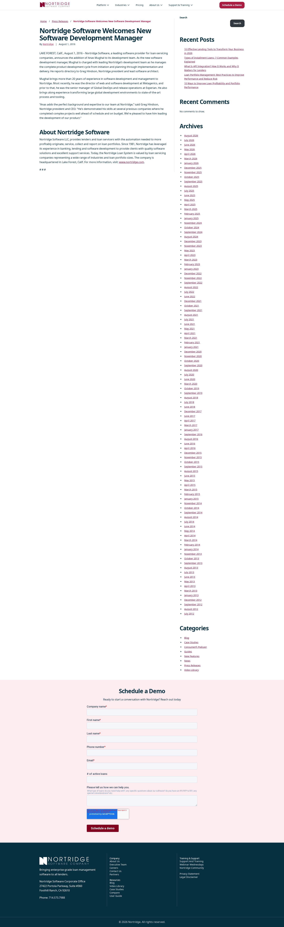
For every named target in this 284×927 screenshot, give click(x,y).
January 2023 (191, 268)
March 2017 (190, 425)
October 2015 (191, 462)
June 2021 (189, 324)
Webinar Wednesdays (192, 864)
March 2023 (190, 259)
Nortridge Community (192, 867)
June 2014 (189, 526)
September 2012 (193, 604)
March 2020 (190, 383)
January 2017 (191, 429)
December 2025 (192, 167)
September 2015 (193, 466)
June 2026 (189, 144)
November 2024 (193, 222)
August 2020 (191, 370)
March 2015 (190, 489)
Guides (188, 651)
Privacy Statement (189, 873)
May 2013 (189, 581)
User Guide (116, 895)
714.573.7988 (57, 897)
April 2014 (189, 535)
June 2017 (189, 416)
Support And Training (191, 861)
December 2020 (192, 351)
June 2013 (189, 576)
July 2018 (189, 402)
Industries (121, 5)
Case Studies (191, 642)
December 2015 (192, 452)
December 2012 (192, 599)
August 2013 (191, 567)
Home (43, 21)
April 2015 (189, 484)
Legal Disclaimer (189, 877)
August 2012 (191, 609)
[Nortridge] (54, 4)
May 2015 (189, 480)
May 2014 (189, 530)
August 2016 (191, 439)
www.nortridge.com (131, 162)
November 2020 (193, 356)
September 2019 (193, 393)
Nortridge (48, 44)
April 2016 (189, 448)
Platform (101, 5)
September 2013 (193, 563)
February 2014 (192, 544)
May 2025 (189, 199)
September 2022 (193, 282)
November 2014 (193, 503)
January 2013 (191, 595)
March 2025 (190, 209)
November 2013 (193, 553)
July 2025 (189, 190)
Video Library (191, 670)
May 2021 (189, 328)
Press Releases (60, 21)
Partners (114, 874)
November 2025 (193, 172)
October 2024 (191, 227)
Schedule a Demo (232, 5)
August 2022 (191, 287)
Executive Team (118, 864)
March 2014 (190, 540)
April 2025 (189, 204)
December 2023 (192, 241)
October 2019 (191, 388)
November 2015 (193, 457)
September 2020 (193, 365)
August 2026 (191, 135)
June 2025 (189, 195)
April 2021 (189, 333)
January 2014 (191, 549)
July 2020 (189, 374)
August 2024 (191, 236)
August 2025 (191, 186)
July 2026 (189, 140)
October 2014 (191, 507)
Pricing (139, 5)
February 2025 (192, 213)
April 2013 (189, 586)
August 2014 (191, 517)
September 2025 (193, 181)
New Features (191, 656)
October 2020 (191, 360)
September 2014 (193, 512)
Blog (186, 637)
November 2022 (193, 278)
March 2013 (190, 590)
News (187, 660)
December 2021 (192, 301)
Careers (114, 867)
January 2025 (191, 218)
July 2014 (189, 521)
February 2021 (192, 342)
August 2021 (191, 314)
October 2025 (191, 176)
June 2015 (189, 475)
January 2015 (191, 498)
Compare (115, 892)
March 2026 (190, 158)
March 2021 (190, 337)
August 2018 (191, 397)
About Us (154, 5)
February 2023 (192, 264)
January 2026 (191, 163)
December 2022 (192, 273)
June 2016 (189, 443)
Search (183, 17)
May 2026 (189, 149)
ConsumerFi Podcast (195, 647)
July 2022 (189, 291)
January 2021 (191, 347)
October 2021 (191, 305)
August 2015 (191, 471)
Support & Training (179, 5)
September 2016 (193, 434)
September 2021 (193, 310)
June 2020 (189, 379)
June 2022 (189, 296)
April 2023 (189, 255)
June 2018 (189, 406)
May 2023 (189, 250)
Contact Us (115, 871)
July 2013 (189, 572)
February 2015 (192, 494)
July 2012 (189, 613)
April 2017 (189, 420)
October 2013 (191, 558)
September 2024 (193, 232)
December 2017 (192, 411)
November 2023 (193, 245)
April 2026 (189, 153)
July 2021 (189, 319)
